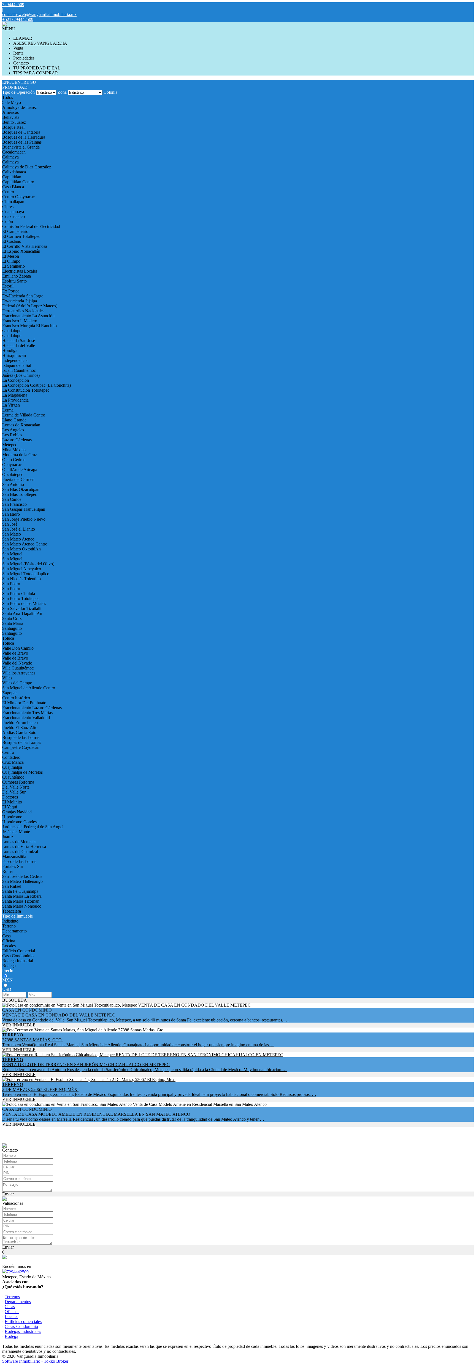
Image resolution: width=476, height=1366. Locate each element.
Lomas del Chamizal (20, 851)
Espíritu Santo (14, 281)
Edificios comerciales (23, 1321)
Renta (18, 53)
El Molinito (12, 802)
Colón (7, 221)
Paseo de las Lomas (19, 861)
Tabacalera (11, 911)
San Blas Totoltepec (19, 494)
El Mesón (10, 256)
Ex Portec (10, 291)
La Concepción (15, 380)
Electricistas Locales (19, 271)
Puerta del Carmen (18, 479)
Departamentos (18, 1301)
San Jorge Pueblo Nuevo (23, 519)
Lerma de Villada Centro (23, 415)
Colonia (110, 92)
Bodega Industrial (17, 960)
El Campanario (15, 231)
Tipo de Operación (18, 92)
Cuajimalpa (12, 767)
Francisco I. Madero (19, 320)
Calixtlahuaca (14, 172)
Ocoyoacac (12, 464)
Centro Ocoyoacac (18, 196)
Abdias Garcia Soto (19, 732)
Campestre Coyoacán (20, 747)
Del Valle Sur (14, 792)
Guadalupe (11, 330)
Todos (7, 97)
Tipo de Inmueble (17, 916)
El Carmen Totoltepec (21, 236)
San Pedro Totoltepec (20, 598)
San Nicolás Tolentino (21, 578)
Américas (10, 112)
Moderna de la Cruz (19, 454)
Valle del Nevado (17, 663)
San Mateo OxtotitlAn (21, 549)
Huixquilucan (14, 355)
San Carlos (11, 499)
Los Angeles (13, 429)
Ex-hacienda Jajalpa (19, 301)
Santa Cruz (11, 618)
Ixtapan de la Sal (16, 365)
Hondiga (9, 350)
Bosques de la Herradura (23, 137)
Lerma (7, 410)
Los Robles (12, 434)
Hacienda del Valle (18, 345)
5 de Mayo (11, 102)
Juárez (7, 836)
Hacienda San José (18, 340)
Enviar (8, 1194)
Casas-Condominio (21, 1326)
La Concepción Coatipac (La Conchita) (36, 385)
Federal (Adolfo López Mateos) (29, 305)
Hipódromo (12, 816)
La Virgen (11, 405)
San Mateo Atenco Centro (24, 544)
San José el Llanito (18, 529)
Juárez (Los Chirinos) (21, 375)
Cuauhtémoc (13, 777)
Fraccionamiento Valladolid (26, 717)
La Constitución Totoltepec (25, 390)
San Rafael (11, 886)
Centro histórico (16, 697)
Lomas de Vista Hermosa (24, 846)
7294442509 (18, 1272)
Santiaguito (12, 628)
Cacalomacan (14, 152)
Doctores (10, 797)
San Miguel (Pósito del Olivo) (28, 563)
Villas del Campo (17, 683)
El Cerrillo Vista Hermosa (24, 246)
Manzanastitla (14, 856)
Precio (7, 970)
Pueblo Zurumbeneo (20, 722)
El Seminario (13, 266)
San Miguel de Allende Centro (28, 687)
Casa (6, 936)
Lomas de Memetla (19, 841)
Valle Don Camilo (18, 648)
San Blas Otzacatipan (20, 489)
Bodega (9, 965)
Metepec (9, 444)
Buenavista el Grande (21, 147)
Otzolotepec (12, 474)
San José (9, 524)
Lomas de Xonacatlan (21, 425)
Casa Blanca (13, 186)
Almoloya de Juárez (19, 107)
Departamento (14, 931)
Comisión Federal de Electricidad (31, 226)
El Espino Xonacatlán (21, 251)
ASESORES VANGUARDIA (40, 43)
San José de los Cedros (22, 876)
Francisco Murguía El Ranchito (29, 325)
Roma (7, 871)
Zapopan (10, 692)
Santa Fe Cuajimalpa (20, 891)
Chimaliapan (13, 201)
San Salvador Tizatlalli (21, 608)
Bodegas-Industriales (23, 1331)
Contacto (21, 63)
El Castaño (11, 241)
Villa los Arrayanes (18, 673)
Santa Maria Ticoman (20, 901)
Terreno (9, 926)
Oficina (8, 941)
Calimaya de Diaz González (26, 167)
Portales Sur (12, 866)
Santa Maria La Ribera (22, 896)
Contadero (11, 757)
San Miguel (12, 554)
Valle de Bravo (15, 653)
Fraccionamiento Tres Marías (27, 712)
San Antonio (13, 484)
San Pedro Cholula (18, 593)
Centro (8, 191)
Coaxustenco (13, 216)
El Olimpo (11, 261)
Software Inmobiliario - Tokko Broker (35, 1361)
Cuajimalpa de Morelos (22, 772)
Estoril (7, 286)
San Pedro (11, 583)
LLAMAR (22, 38)
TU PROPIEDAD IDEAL (36, 68)
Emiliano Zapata (16, 276)
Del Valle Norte (15, 787)
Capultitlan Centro (18, 181)
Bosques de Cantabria (21, 132)
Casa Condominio (18, 955)
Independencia (15, 360)
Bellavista (10, 117)
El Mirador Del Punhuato (24, 702)
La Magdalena (14, 395)
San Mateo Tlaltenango (22, 881)
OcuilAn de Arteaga (19, 469)
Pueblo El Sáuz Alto (19, 727)
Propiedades (23, 58)
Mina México (14, 449)
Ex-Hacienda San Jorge (22, 296)
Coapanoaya (13, 211)
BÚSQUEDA (14, 1000)
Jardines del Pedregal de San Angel (32, 826)
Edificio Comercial (18, 950)
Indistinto (10, 921)
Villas (7, 678)
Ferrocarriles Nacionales (23, 310)
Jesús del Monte (16, 831)
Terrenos (12, 1296)
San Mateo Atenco (18, 539)
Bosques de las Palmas (22, 142)
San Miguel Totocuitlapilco (25, 573)
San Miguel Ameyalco (21, 568)
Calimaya (10, 157)
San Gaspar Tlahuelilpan (23, 509)
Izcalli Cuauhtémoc (19, 370)
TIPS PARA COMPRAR (35, 73)
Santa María (12, 623)
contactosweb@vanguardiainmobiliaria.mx (39, 14)
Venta (18, 48)
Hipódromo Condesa (20, 821)
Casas (10, 1306)
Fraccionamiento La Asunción (28, 315)
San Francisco (14, 504)
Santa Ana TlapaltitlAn (22, 613)
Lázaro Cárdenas (17, 439)
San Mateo (11, 534)
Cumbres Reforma (18, 782)
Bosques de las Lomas (21, 742)
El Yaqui (9, 807)
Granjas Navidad (17, 812)
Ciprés (7, 206)
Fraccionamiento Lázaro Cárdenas (32, 707)
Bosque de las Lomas (20, 737)
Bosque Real (13, 127)
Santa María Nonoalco (21, 906)
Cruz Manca (13, 762)
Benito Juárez (14, 122)
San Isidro (11, 514)
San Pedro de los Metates (24, 603)
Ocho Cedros (13, 459)
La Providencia (15, 400)
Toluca (8, 638)
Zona (62, 92)
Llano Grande (14, 420)
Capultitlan (11, 176)
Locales (9, 945)
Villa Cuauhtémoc (18, 668)
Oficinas (12, 1311)
